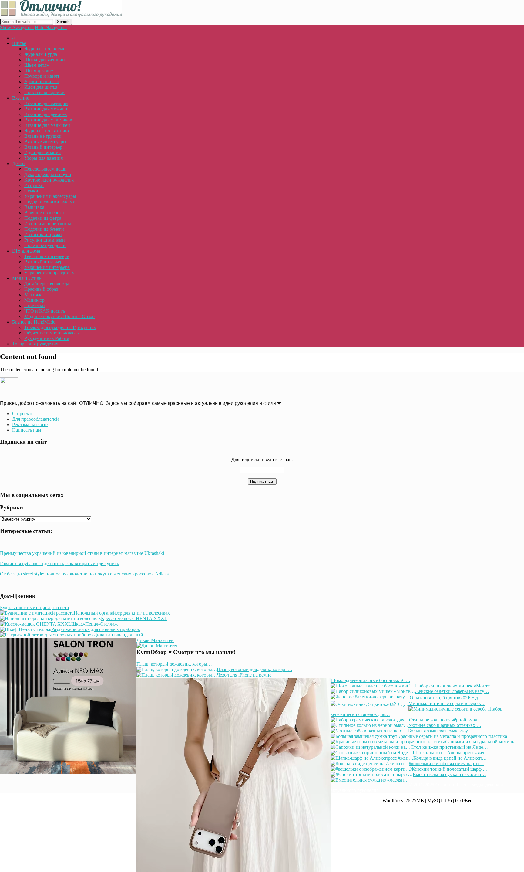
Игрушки (34, 185)
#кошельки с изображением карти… (446, 763)
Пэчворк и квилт (41, 76)
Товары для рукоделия (35, 343)
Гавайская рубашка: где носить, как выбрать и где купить (59, 563)
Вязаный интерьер (43, 147)
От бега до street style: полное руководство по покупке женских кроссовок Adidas (84, 573)
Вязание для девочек (45, 114)
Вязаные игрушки (43, 136)
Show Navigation (17, 27)
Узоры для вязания (43, 158)
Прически (34, 305)
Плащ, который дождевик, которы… (174, 664)
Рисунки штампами (44, 240)
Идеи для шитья (40, 87)
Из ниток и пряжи (43, 234)
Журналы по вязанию (46, 130)
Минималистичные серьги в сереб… (446, 703)
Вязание (20, 97)
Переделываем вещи (45, 168)
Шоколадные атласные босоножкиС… (370, 680)
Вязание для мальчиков (48, 119)
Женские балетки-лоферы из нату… (452, 691)
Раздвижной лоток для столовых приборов (95, 629)
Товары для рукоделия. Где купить (60, 327)
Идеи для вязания (42, 152)
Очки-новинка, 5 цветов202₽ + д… (446, 697)
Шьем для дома (40, 70)
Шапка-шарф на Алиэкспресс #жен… (452, 752)
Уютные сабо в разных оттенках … (444, 725)
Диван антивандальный (118, 634)
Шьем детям (36, 65)
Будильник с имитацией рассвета (34, 607)
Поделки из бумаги (44, 229)
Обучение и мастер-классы (52, 332)
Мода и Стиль (26, 278)
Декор (18, 163)
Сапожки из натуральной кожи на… (482, 741)
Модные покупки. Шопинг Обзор (59, 316)
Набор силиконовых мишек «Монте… (455, 685)
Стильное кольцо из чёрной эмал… (445, 719)
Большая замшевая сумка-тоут (439, 730)
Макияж (32, 294)
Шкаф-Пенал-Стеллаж (94, 623)
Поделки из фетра (42, 218)
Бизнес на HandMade (33, 321)
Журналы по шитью (45, 48)
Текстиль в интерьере (46, 256)
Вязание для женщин (46, 103)
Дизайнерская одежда (46, 283)
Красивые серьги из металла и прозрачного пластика (452, 736)
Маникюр (34, 300)
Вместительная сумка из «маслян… (449, 774)
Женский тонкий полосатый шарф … (449, 769)
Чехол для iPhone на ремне (244, 674)
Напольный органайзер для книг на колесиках (122, 613)
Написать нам (26, 430)
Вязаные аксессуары (45, 141)
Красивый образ (41, 289)
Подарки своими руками (50, 201)
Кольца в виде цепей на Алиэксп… (450, 758)
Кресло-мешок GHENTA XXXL (134, 618)
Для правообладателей (35, 419)
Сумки (31, 190)
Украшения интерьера (47, 267)
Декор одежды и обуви (47, 174)
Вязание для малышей (47, 125)
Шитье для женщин (44, 59)
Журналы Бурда (40, 54)
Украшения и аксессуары (50, 196)
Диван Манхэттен (155, 640)
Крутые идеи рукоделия (49, 179)
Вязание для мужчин (45, 108)
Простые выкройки (44, 92)
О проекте (22, 413)
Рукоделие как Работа (46, 338)
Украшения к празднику (49, 272)
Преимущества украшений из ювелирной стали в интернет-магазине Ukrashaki (82, 553)
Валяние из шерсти (44, 212)
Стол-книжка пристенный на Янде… (449, 747)
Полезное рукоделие (45, 245)
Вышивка (34, 207)
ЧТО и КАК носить (44, 311)
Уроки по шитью (41, 81)
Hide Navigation (51, 27)
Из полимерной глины (47, 223)
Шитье (19, 43)
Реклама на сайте (30, 424)
